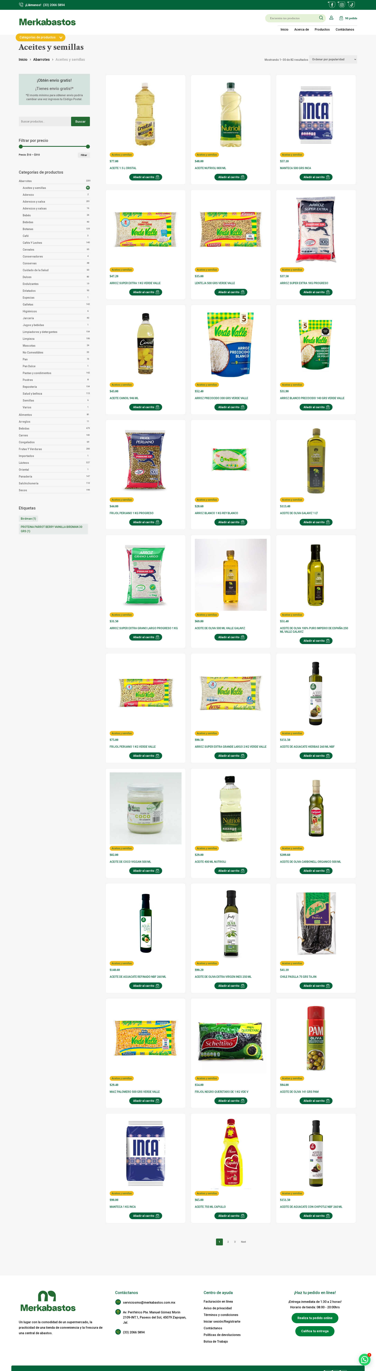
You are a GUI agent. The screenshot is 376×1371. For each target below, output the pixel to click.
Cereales (28, 249)
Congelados (27, 442)
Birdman (28, 518)
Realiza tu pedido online (315, 1318)
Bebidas (28, 222)
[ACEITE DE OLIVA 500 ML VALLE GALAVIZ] (231, 581)
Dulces (27, 277)
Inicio (23, 59)
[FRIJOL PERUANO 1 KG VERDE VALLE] (146, 699)
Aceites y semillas (34, 187)
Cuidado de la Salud (36, 270)
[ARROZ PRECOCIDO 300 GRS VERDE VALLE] (231, 351)
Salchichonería (28, 483)
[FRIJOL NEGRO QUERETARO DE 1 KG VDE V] (231, 1044)
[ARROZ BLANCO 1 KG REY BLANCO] (231, 466)
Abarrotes (41, 59)
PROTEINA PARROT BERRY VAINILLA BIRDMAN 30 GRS (51, 529)
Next (243, 1242)
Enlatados (29, 290)
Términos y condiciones (221, 1315)
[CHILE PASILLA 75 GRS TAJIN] (316, 929)
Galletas (28, 304)
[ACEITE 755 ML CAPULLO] (231, 1159)
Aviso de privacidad (218, 1308)
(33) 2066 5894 (134, 1332)
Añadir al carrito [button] (143, 177)
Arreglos (24, 421)
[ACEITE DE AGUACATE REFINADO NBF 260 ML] (146, 929)
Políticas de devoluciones (222, 1335)
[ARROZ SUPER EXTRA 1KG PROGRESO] (316, 236)
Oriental (24, 469)
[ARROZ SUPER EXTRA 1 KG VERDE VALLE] (146, 236)
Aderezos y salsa (34, 201)
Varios (27, 407)
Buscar (80, 121)
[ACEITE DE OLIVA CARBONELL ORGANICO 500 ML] (316, 814)
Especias (28, 297)
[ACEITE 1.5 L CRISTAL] (146, 121)
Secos (23, 490)
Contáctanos (213, 1328)
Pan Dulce (29, 366)
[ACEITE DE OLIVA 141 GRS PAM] (316, 1044)
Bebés (27, 215)
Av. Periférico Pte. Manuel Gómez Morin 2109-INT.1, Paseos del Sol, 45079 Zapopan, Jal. (154, 1317)
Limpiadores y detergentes (40, 331)
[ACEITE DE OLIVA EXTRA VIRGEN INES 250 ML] (231, 929)
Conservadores (33, 256)
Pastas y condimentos (37, 373)
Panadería (25, 476)
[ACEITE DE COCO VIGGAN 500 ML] (146, 814)
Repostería (30, 386)
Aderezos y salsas (35, 208)
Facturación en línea (218, 1301)
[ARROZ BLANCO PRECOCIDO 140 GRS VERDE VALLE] (316, 351)
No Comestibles (33, 352)
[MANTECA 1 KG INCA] (146, 1159)
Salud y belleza (32, 393)
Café (26, 235)
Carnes (23, 435)
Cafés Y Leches (32, 242)
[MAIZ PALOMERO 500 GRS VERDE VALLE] (146, 1044)
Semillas (28, 400)
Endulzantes (31, 283)
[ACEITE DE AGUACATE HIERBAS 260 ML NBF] (316, 699)
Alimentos (25, 414)
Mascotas (29, 345)
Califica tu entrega (315, 1331)
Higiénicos (30, 311)
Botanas (28, 229)
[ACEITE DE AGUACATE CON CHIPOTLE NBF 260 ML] (316, 1159)
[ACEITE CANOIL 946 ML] (146, 351)
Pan (25, 359)
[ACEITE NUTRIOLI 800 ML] (231, 121)
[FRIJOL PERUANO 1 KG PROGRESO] (146, 466)
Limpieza (28, 338)
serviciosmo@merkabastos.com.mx (149, 1302)
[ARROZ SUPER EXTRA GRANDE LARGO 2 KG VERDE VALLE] (231, 699)
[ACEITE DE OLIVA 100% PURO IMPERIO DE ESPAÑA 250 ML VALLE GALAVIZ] (316, 581)
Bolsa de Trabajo (216, 1341)
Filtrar (84, 155)
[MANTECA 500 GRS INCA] (316, 121)
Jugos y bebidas (33, 325)
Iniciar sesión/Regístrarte (222, 1321)
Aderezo (28, 194)
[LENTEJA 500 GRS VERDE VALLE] (231, 236)
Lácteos (24, 462)
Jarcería (28, 318)
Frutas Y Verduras (30, 449)
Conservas (30, 263)
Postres (28, 379)
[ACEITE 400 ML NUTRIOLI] (231, 814)
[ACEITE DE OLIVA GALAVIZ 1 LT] (316, 466)
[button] (365, 1360)
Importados (26, 456)
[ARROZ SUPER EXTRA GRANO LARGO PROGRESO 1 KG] (146, 581)
